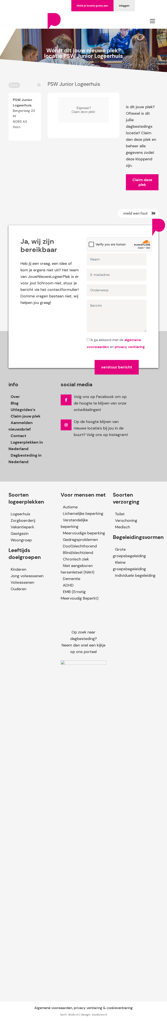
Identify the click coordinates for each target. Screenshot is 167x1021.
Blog (14, 403)
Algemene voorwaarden (53, 1008)
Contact (18, 435)
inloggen (124, 5)
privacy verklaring (130, 347)
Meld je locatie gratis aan (92, 5)
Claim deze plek (142, 182)
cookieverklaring (120, 1008)
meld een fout (135, 213)
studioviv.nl (99, 1014)
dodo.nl (73, 1014)
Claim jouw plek (25, 416)
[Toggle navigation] (152, 21)
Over (15, 396)
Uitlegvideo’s (23, 409)
